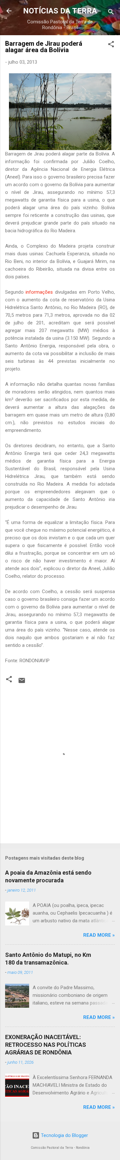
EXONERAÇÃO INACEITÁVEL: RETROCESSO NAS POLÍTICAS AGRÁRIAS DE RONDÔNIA (45, 1045)
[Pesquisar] (111, 13)
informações (40, 292)
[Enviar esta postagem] (22, 683)
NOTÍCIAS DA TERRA (60, 10)
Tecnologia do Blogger (64, 1135)
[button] (111, 45)
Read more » (99, 935)
